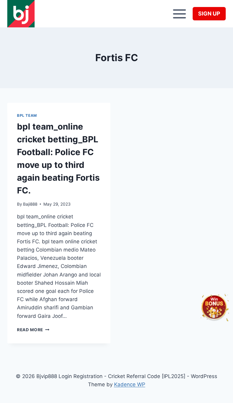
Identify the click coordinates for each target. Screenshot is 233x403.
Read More (33, 329)
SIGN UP (209, 13)
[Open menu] (179, 13)
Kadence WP (129, 384)
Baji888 (30, 204)
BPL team (27, 115)
